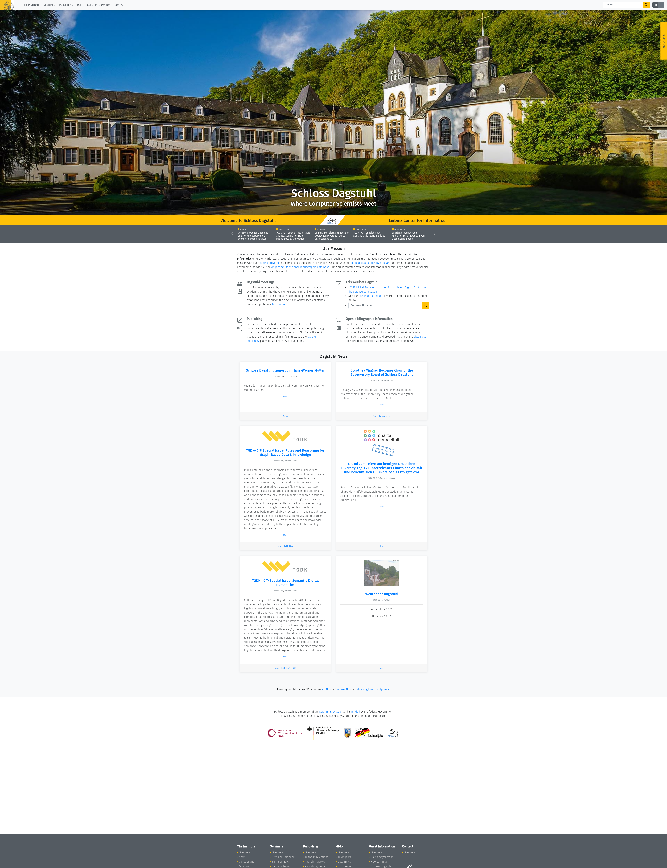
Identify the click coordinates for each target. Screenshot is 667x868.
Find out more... (281, 304)
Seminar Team (281, 866)
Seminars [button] (49, 4)
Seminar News (344, 689)
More (285, 396)
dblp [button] (80, 4)
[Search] (646, 5)
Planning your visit (382, 857)
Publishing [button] (66, 4)
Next (438, 234)
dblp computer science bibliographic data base (300, 267)
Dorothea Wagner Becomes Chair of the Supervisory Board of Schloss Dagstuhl (381, 372)
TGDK (293, 668)
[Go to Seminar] (425, 305)
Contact (120, 4)
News (285, 416)
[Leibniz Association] (393, 732)
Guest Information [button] (98, 4)
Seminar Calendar (370, 296)
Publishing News (365, 689)
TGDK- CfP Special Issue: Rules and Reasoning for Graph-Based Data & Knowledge (285, 452)
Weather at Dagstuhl (381, 594)
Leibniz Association (331, 711)
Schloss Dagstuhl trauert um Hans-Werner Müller (285, 370)
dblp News (383, 689)
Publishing (288, 546)
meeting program (268, 262)
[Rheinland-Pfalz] (369, 732)
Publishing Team (315, 866)
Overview (244, 852)
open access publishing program (370, 262)
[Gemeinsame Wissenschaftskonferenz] (285, 732)
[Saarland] (347, 732)
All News (327, 689)
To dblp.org (344, 857)
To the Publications (316, 857)
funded (355, 711)
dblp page (420, 336)
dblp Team (344, 866)
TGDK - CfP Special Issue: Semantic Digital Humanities (285, 582)
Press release (384, 416)
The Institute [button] (31, 4)
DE (661, 5)
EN (655, 5)
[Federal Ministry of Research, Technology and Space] (323, 732)
